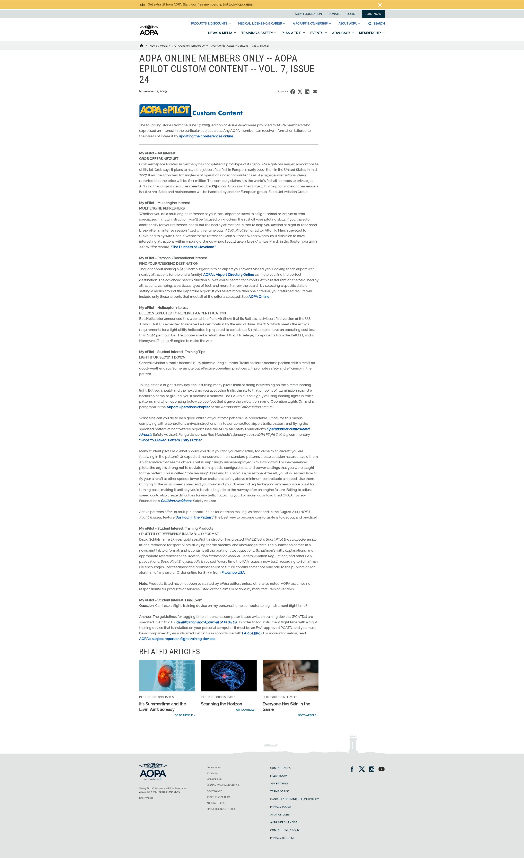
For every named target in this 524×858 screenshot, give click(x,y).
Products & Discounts (209, 23)
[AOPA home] (149, 34)
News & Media (220, 33)
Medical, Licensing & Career (260, 23)
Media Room (278, 775)
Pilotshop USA (233, 572)
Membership (370, 33)
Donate (334, 14)
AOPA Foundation (308, 14)
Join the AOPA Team (218, 797)
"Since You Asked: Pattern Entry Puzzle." (170, 440)
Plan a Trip (292, 33)
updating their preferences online (206, 136)
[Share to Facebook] (292, 91)
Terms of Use (279, 791)
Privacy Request (282, 837)
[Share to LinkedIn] (307, 91)
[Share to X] (300, 91)
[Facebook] (353, 770)
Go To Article (184, 715)
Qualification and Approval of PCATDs (206, 622)
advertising (279, 783)
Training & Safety (257, 33)
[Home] (144, 45)
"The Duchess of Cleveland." (193, 247)
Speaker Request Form (221, 809)
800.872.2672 (146, 798)
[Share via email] (314, 91)
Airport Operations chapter (188, 407)
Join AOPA (212, 773)
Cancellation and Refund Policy (294, 799)
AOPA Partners (216, 803)
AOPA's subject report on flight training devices (177, 639)
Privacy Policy (281, 806)
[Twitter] (363, 770)
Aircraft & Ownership (310, 23)
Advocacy (341, 33)
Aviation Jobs (280, 814)
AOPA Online (258, 297)
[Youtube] (381, 770)
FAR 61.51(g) (252, 633)
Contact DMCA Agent (285, 830)
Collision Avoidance (176, 501)
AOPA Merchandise (283, 822)
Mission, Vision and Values (223, 785)
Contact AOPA (280, 768)
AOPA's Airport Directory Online (228, 274)
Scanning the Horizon (221, 703)
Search (379, 23)
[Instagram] (373, 770)
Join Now (373, 14)
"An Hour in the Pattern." (194, 517)
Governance (214, 791)
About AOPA (348, 23)
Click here (245, 4)
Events (317, 33)
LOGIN (351, 14)
